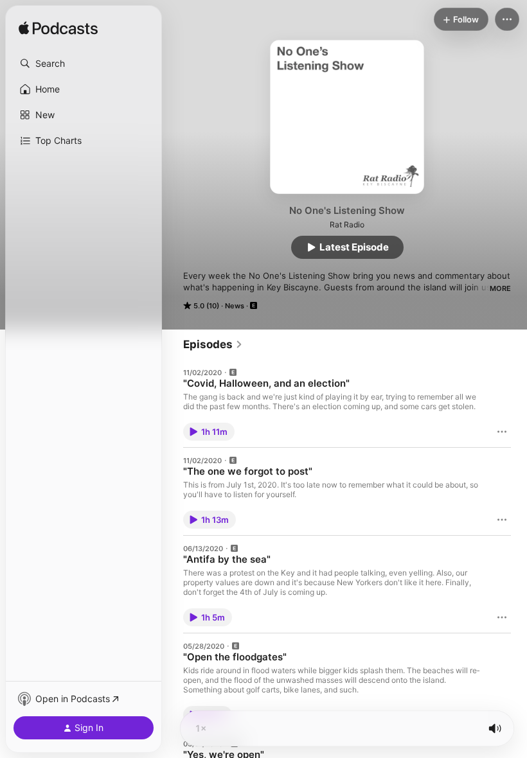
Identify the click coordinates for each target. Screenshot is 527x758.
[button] (83, 64)
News (234, 305)
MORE (500, 288)
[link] (213, 344)
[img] (58, 28)
